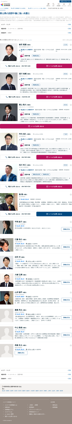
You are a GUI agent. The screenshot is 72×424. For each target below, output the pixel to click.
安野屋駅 (29, 279)
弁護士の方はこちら (65, 1)
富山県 (23, 49)
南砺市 (37, 390)
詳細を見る (66, 229)
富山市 (27, 199)
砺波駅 (29, 296)
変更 (69, 24)
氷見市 (15, 390)
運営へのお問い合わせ (11, 416)
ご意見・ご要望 (33, 405)
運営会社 (55, 405)
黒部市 (24, 390)
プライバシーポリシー (35, 409)
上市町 (49, 390)
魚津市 (11, 390)
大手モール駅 (31, 261)
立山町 (53, 390)
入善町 (57, 390)
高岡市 (7, 390)
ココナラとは (8, 412)
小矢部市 (32, 390)
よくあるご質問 (9, 414)
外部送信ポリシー (34, 412)
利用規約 (31, 407)
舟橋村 (45, 390)
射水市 (41, 390)
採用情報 (55, 407)
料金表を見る (36, 55)
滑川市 (22, 226)
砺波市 (22, 296)
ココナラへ (4, 1)
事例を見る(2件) (36, 174)
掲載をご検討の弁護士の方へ (37, 414)
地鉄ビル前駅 (31, 314)
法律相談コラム (9, 409)
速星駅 (29, 243)
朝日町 (61, 390)
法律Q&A (7, 407)
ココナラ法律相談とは (11, 405)
